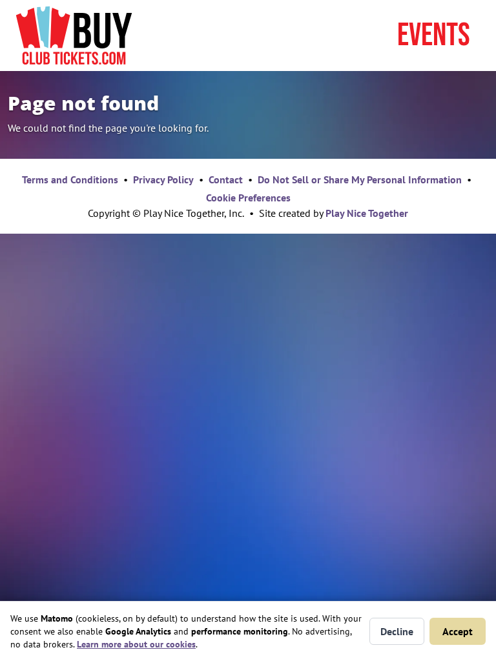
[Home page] (74, 35)
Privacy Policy (163, 179)
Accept (457, 631)
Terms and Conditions (70, 179)
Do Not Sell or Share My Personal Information (360, 179)
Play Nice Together (367, 213)
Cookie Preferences (248, 197)
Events (433, 35)
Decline (396, 631)
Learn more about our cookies (136, 644)
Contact (226, 179)
